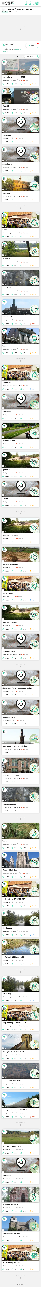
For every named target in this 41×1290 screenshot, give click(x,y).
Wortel (5, 230)
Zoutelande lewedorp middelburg (15, 746)
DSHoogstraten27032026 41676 (14, 899)
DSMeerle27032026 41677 (11, 1205)
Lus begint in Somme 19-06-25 (13, 77)
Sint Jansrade (7, 317)
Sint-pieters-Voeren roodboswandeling (17, 688)
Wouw (4, 346)
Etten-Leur (6, 193)
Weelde (5, 499)
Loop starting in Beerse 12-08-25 (14, 1023)
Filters (34, 45)
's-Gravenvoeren (8, 441)
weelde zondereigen (10, 622)
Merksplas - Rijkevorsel (11, 775)
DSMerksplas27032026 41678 (13, 957)
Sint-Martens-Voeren (10, 564)
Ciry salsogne (7, 994)
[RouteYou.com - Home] (9, 3)
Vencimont (6, 412)
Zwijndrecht (7, 164)
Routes (4, 12)
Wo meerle (6, 383)
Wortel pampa (7, 593)
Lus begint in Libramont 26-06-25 (14, 1110)
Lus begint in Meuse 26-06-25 (13, 1052)
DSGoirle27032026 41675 (11, 1081)
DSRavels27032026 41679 (11, 1146)
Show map (9, 45)
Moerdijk (5, 106)
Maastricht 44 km (9, 804)
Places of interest (15, 12)
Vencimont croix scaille (11, 1234)
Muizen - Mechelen (9, 870)
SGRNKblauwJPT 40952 (11, 1263)
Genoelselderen (8, 288)
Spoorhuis (6, 470)
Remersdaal (7, 135)
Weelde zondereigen (10, 535)
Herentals (6, 259)
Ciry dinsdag (7, 928)
